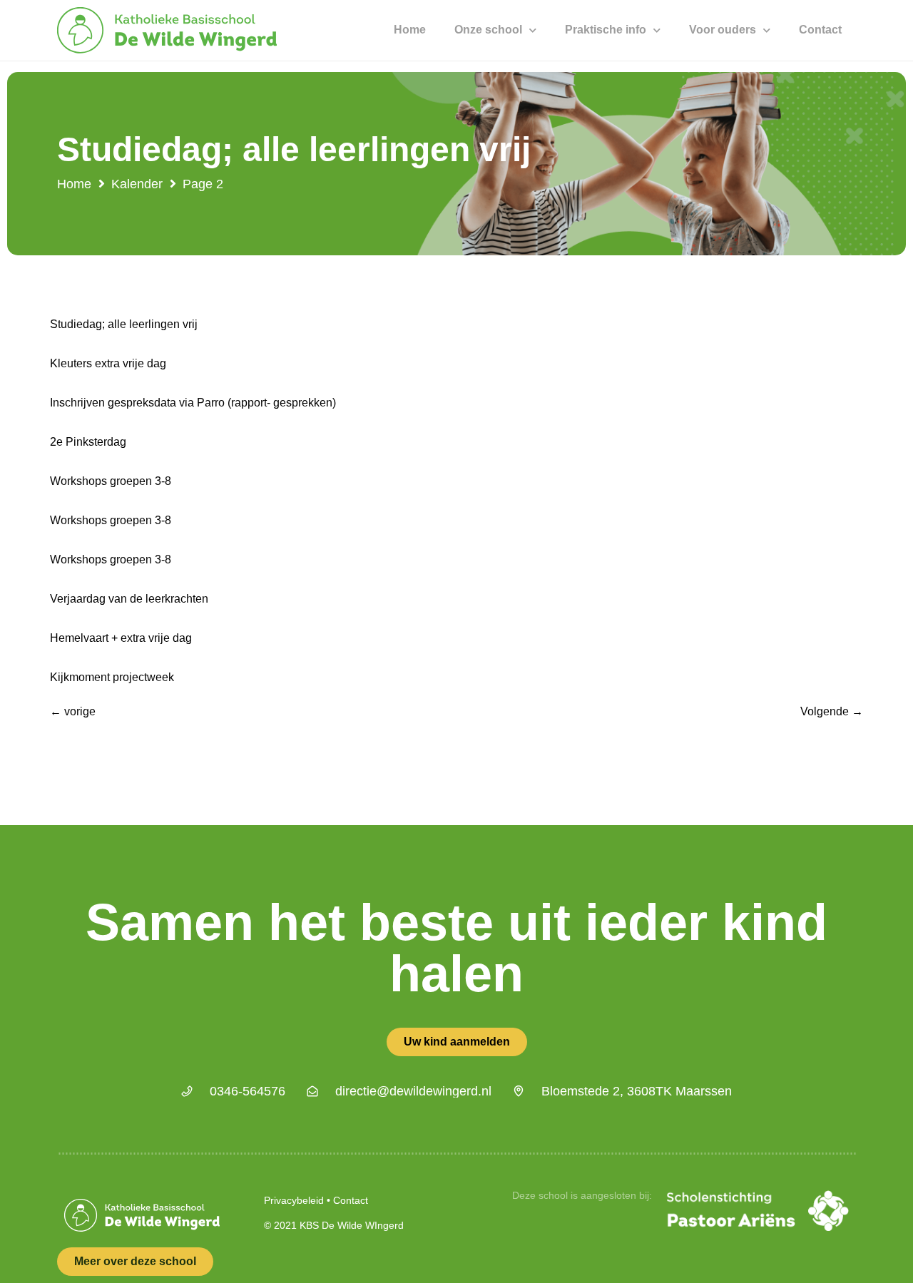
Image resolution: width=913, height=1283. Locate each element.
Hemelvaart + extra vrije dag (121, 638)
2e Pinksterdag (88, 442)
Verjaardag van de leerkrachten (129, 599)
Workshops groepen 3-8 (110, 481)
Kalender (137, 184)
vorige (73, 711)
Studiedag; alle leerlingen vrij (124, 324)
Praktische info (605, 30)
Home (410, 30)
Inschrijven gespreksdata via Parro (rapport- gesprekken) (193, 403)
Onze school (488, 30)
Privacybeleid (294, 1200)
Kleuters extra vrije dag (108, 363)
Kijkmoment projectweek (112, 677)
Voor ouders (722, 30)
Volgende (831, 711)
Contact (820, 30)
